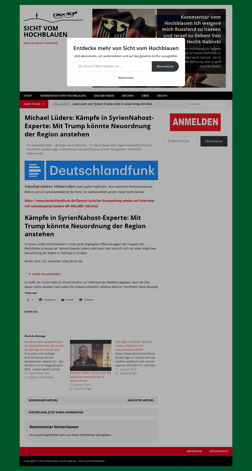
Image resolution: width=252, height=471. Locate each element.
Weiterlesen (126, 78)
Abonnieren (165, 66)
